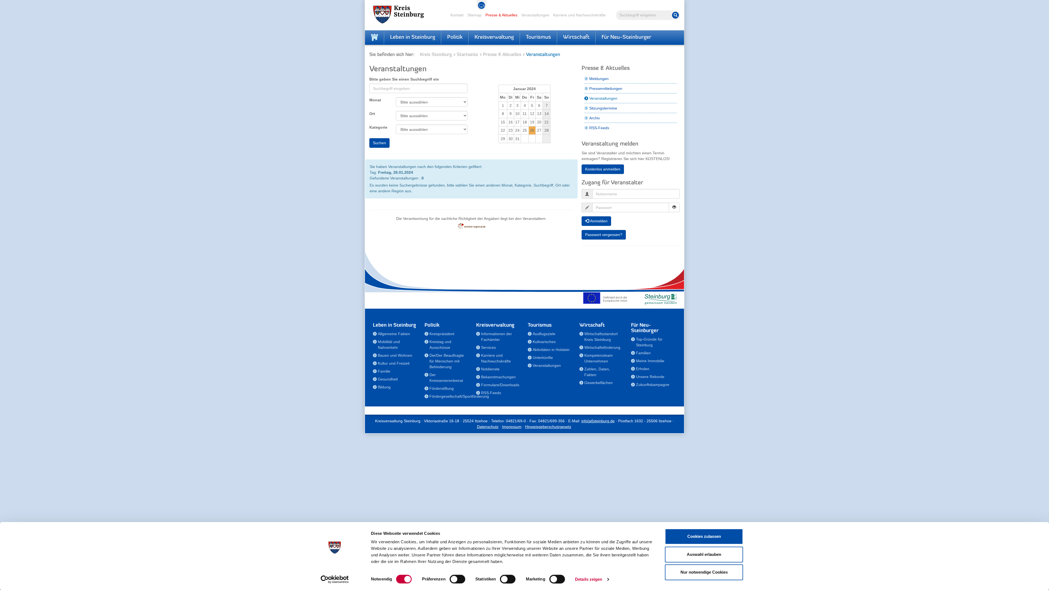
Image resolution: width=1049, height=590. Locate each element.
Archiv (594, 118)
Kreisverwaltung (494, 37)
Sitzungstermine (603, 108)
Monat (375, 100)
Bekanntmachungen (498, 377)
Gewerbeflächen (598, 382)
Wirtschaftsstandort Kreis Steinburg (601, 337)
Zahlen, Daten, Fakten (597, 372)
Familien (643, 353)
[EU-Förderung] (606, 298)
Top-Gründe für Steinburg (649, 342)
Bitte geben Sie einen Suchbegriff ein (404, 79)
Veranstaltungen (535, 15)
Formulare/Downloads (500, 385)
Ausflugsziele (544, 334)
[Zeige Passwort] (674, 207)
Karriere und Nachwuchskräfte (579, 15)
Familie (384, 371)
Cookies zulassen (704, 536)
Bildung (384, 387)
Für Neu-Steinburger (626, 37)
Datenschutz (488, 426)
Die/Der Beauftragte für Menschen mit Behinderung (446, 361)
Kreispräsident (441, 334)
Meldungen (599, 78)
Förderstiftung (441, 388)
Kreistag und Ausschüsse (440, 345)
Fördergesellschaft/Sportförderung (449, 396)
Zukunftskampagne (652, 384)
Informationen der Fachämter (496, 337)
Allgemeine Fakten (394, 334)
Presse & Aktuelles (501, 15)
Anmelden (598, 221)
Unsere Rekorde (650, 376)
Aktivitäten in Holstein (551, 349)
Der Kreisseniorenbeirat (446, 378)
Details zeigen (588, 579)
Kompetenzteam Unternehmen (598, 358)
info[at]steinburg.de (598, 421)
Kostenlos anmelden (602, 169)
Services (488, 347)
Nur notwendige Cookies (704, 572)
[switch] (457, 579)
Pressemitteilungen (605, 88)
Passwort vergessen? (603, 234)
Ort (372, 113)
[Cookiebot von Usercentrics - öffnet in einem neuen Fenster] (335, 579)
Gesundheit (388, 379)
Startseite (467, 54)
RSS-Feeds (599, 128)
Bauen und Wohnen (395, 355)
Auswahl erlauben (704, 554)
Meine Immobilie (650, 361)
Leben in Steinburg (412, 37)
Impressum (511, 426)
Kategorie (378, 127)
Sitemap (474, 15)
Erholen (642, 369)
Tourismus (538, 37)
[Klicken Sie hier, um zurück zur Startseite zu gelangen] (374, 37)
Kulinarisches (544, 342)
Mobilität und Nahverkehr (389, 345)
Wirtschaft (576, 37)
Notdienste (490, 369)
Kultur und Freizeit (393, 363)
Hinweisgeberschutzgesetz (548, 426)
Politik (454, 37)
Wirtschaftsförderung (602, 347)
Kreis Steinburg (436, 54)
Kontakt (457, 15)
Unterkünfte (543, 357)
